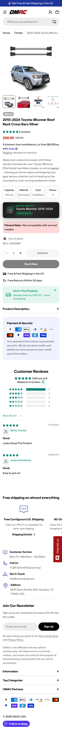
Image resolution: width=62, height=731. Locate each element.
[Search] (54, 22)
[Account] (50, 12)
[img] (10, 425)
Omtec (18, 32)
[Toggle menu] (5, 12)
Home (6, 32)
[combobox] (31, 22)
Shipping (7, 152)
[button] (11, 131)
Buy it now (31, 264)
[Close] (55, 290)
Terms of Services (48, 636)
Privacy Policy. (16, 639)
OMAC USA (19, 716)
